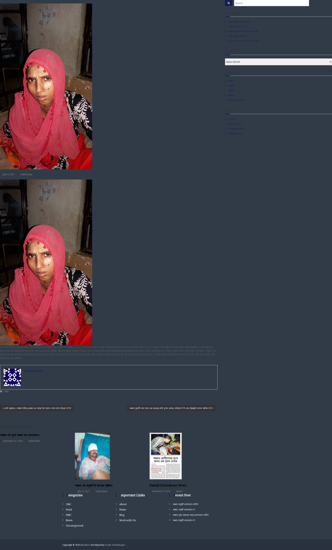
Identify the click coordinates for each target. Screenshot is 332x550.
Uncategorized (235, 100)
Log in (231, 118)
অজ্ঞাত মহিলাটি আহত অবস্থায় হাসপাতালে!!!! (243, 41)
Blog (121, 514)
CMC (6, 391)
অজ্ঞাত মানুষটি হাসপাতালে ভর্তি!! (239, 21)
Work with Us (127, 520)
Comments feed (236, 128)
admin (179, 491)
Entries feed (234, 123)
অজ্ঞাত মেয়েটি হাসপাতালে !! (237, 26)
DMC (230, 90)
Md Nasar (85, 544)
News (231, 95)
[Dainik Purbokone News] (184, 456)
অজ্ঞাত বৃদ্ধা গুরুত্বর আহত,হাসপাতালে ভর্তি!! (243, 31)
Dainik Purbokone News (168, 485)
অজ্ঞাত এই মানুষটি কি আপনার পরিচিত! (94, 485)
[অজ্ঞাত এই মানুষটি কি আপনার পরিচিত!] (109, 456)
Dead (231, 85)
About (123, 504)
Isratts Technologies (115, 544)
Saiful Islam (26, 174)
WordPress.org (235, 133)
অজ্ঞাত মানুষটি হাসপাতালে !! (237, 36)
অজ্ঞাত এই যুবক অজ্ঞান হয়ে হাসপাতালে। (20, 435)
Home (122, 509)
